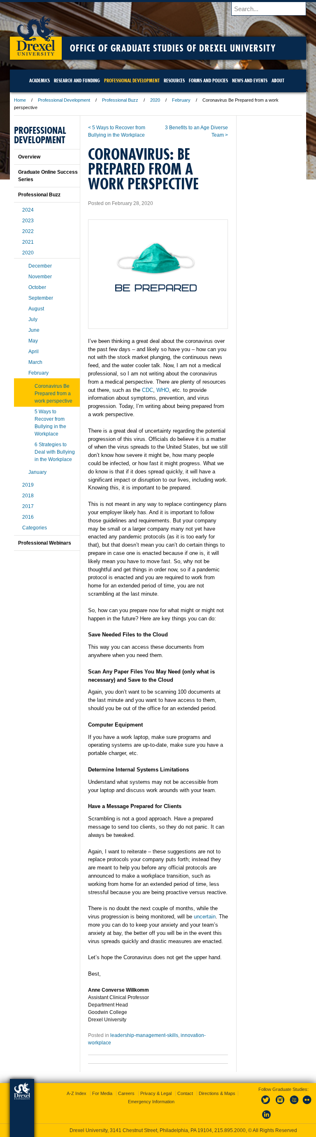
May (33, 341)
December (40, 266)
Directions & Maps (217, 1093)
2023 (28, 221)
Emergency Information (151, 1101)
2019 (28, 485)
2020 (155, 100)
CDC (147, 390)
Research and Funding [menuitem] (77, 80)
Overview (29, 157)
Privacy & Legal (156, 1093)
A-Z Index (76, 1093)
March (35, 362)
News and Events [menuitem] (249, 80)
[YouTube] (294, 1104)
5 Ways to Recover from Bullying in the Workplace (50, 423)
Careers (126, 1093)
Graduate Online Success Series (48, 175)
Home (20, 100)
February (181, 100)
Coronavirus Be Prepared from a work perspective (53, 393)
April (33, 351)
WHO (162, 390)
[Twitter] (266, 1104)
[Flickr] (307, 1104)
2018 (28, 496)
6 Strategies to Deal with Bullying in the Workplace (55, 452)
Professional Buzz (120, 100)
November (40, 277)
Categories (34, 528)
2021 (28, 242)
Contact (185, 1093)
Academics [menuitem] (39, 80)
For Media (102, 1093)
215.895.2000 (230, 1130)
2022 (28, 231)
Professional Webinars (44, 543)
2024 (28, 210)
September (40, 298)
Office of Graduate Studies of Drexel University (173, 48)
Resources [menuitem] (174, 80)
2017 (28, 506)
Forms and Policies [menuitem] (208, 80)
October (37, 287)
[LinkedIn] (266, 1119)
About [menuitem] (278, 80)
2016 (28, 517)
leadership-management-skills (144, 1035)
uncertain (204, 916)
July (32, 319)
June (34, 330)
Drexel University (36, 33)
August (36, 309)
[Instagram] (280, 1104)
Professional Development (64, 100)
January (37, 472)
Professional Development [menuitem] (132, 80)
